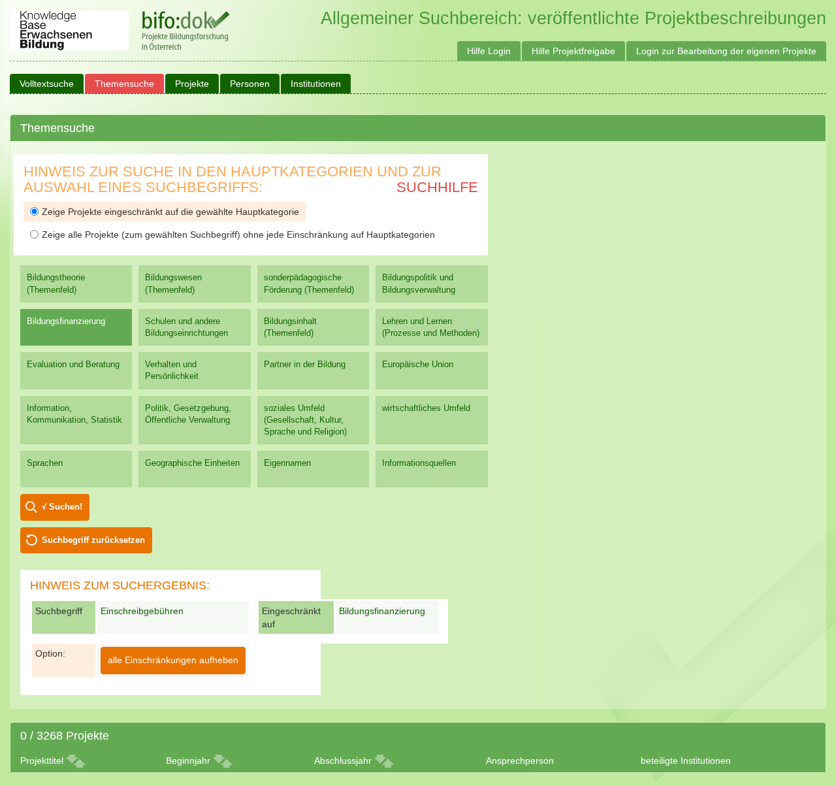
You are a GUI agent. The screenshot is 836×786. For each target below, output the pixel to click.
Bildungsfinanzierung (66, 321)
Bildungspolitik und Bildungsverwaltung (418, 283)
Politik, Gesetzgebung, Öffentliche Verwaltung (188, 414)
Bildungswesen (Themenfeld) (173, 283)
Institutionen (316, 83)
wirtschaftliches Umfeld (426, 408)
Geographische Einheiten (192, 463)
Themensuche (124, 83)
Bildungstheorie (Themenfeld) (56, 283)
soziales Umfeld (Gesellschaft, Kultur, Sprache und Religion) (305, 419)
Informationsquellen (419, 463)
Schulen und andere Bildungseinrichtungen (186, 327)
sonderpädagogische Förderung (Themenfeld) (309, 283)
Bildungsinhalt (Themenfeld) (290, 327)
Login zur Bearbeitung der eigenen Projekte (726, 51)
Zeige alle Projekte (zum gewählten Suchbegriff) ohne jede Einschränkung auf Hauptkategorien (238, 234)
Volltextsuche (47, 83)
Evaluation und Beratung (73, 364)
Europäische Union (417, 364)
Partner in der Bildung (305, 364)
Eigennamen (287, 463)
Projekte (192, 83)
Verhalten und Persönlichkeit (172, 370)
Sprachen (45, 463)
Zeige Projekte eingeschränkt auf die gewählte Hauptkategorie (170, 211)
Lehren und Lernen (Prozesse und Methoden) (430, 327)
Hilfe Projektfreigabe (573, 51)
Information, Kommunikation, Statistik (74, 414)
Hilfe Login (489, 51)
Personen (250, 83)
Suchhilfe (437, 187)
